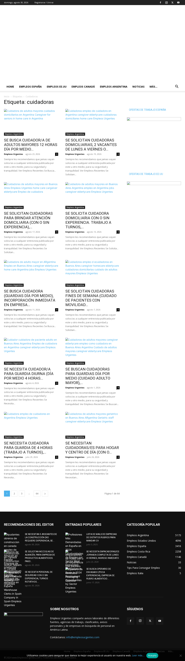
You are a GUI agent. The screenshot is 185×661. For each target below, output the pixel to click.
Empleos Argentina (113, 86)
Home (10, 86)
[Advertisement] (115, 18)
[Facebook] (160, 2)
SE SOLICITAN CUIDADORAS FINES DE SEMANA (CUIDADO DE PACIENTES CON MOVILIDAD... (91, 298)
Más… (153, 86)
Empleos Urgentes (13, 154)
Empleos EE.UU (56, 86)
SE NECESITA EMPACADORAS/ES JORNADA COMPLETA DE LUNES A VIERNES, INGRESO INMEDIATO (102, 554)
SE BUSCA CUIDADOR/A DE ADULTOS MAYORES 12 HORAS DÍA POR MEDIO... (30, 144)
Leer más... (138, 655)
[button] (176, 87)
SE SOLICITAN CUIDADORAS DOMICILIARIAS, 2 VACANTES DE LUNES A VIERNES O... (91, 144)
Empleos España (30, 86)
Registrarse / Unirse (44, 2)
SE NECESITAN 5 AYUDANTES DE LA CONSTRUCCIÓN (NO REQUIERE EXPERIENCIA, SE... (41, 537)
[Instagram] (166, 2)
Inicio (6, 96)
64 (37, 493)
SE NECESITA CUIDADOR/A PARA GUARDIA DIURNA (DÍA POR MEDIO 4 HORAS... (28, 373)
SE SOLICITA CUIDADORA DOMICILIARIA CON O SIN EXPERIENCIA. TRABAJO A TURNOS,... (88, 220)
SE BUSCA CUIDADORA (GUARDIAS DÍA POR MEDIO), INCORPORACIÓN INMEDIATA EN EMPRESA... (29, 298)
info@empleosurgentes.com (82, 637)
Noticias (138, 86)
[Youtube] (178, 2)
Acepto (152, 655)
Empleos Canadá (83, 86)
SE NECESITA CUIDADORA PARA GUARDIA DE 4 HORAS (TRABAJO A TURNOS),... (28, 447)
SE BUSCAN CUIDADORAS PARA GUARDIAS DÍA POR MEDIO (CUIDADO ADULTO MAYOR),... (87, 376)
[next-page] (45, 494)
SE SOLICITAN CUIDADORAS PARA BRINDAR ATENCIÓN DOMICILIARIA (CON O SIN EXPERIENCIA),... (28, 220)
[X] (172, 2)
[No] (180, 655)
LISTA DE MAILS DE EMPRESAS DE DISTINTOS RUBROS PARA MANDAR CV (101, 537)
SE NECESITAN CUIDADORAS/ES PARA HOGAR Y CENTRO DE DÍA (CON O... (92, 447)
